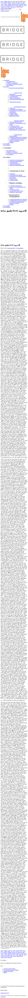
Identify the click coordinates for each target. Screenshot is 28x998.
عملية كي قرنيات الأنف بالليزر (11, 5)
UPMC (5, 972)
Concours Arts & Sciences (9, 968)
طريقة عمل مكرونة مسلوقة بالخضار (12, 2)
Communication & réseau (20, 106)
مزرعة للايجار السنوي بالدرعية (18, 950)
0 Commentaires (19, 248)
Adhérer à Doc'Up (5, 11)
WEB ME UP (3, 996)
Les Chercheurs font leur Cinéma (10, 970)
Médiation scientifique (19, 120)
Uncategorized (10, 248)
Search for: (3, 9)
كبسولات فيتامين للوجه (6, 8)
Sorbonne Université (8, 971)
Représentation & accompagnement (15, 135)
